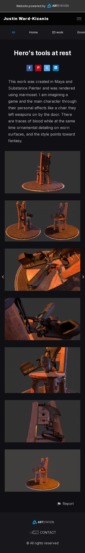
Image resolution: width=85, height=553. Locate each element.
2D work (57, 32)
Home (33, 32)
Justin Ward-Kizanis (26, 18)
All (13, 32)
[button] (65, 503)
